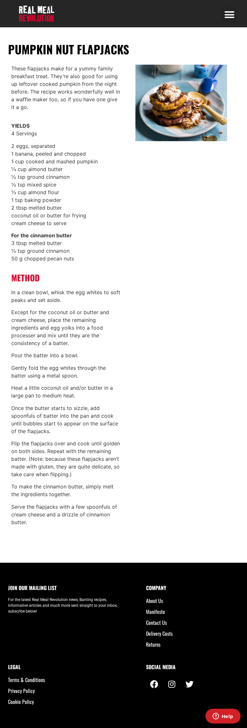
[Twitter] (189, 684)
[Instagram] (172, 684)
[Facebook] (154, 684)
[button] (229, 14)
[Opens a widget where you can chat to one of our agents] (223, 717)
